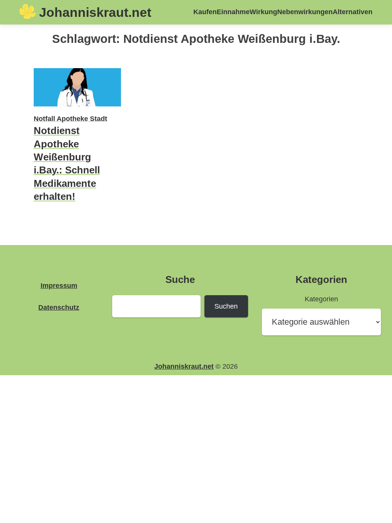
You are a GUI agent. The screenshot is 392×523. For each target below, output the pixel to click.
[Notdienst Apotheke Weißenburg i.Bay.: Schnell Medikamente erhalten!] (77, 107)
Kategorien (321, 299)
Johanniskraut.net (95, 12)
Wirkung (263, 12)
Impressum (59, 285)
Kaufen (205, 12)
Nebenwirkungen (305, 12)
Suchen (226, 306)
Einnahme (233, 12)
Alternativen (352, 12)
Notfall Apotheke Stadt (70, 118)
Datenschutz (58, 307)
